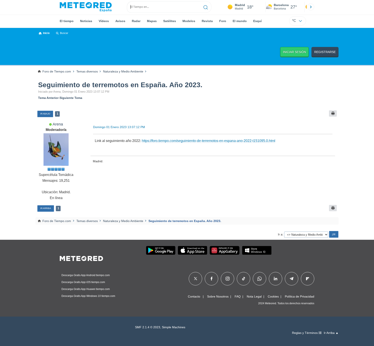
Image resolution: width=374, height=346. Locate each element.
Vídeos (104, 21)
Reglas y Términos (305, 333)
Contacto (194, 296)
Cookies (273, 296)
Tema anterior (48, 98)
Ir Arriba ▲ (331, 333)
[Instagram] (228, 278)
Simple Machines (173, 327)
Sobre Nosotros (218, 296)
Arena (58, 124)
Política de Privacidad (299, 296)
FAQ (238, 296)
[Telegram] (291, 278)
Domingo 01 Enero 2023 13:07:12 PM (119, 127)
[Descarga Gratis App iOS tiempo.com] (192, 250)
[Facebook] (212, 278)
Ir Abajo (45, 114)
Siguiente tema (71, 98)
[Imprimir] (333, 113)
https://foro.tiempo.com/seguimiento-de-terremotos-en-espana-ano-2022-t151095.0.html (208, 141)
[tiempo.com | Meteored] (81, 257)
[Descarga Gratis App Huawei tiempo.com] (225, 250)
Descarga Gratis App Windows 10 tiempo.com (88, 296)
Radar (136, 21)
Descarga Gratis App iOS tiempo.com (83, 282)
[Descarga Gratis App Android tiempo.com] (160, 250)
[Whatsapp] (259, 278)
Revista (207, 21)
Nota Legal (254, 296)
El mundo (240, 21)
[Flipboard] (307, 278)
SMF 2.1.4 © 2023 (147, 327)
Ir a (280, 234)
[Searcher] (205, 7)
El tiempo (67, 21)
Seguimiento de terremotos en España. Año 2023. (120, 85)
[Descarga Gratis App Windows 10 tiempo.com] (256, 250)
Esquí (257, 21)
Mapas (152, 21)
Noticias (86, 21)
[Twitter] (195, 278)
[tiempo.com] (86, 7)
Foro (222, 21)
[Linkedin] (275, 278)
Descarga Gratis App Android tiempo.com (85, 275)
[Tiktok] (243, 278)
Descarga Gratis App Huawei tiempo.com (85, 289)
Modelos (188, 21)
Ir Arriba (45, 208)
